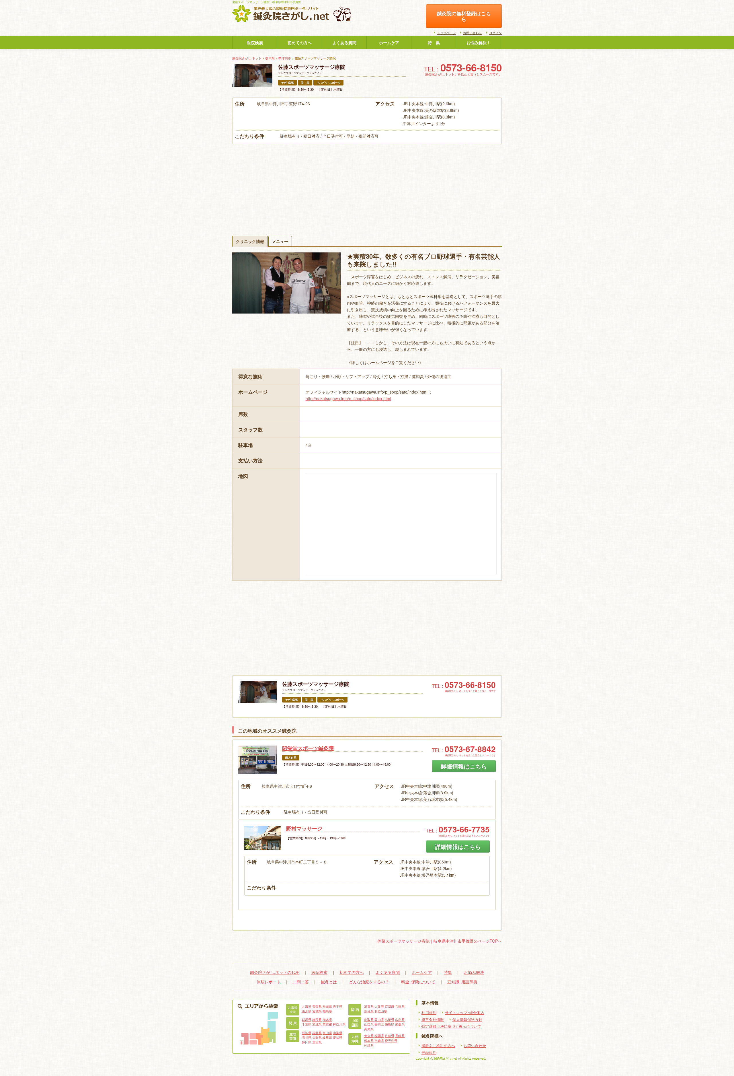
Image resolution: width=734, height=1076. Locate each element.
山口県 (369, 1024)
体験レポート (269, 981)
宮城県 (317, 1011)
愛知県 (337, 1037)
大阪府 (379, 1006)
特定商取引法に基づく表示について (451, 1026)
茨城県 (317, 1024)
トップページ (446, 32)
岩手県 (337, 1006)
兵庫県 (400, 1006)
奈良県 (369, 1011)
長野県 (317, 1037)
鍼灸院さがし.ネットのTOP (274, 972)
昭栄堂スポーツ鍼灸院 (308, 748)
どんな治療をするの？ (369, 981)
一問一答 (301, 981)
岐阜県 (270, 58)
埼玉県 (317, 1019)
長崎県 (400, 1035)
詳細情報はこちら (464, 766)
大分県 (369, 1035)
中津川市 (284, 58)
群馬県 (306, 1019)
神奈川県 (339, 1024)
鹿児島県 (391, 1040)
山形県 (306, 1011)
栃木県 (327, 1019)
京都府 (389, 1006)
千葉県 (306, 1024)
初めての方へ (300, 42)
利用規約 (428, 1012)
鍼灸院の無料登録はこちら (464, 16)
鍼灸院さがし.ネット (246, 58)
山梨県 (337, 1032)
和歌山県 (380, 1011)
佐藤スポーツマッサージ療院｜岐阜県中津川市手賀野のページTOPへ (439, 941)
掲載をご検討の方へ (438, 1045)
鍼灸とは (329, 981)
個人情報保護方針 (467, 1019)
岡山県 (379, 1019)
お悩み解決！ (478, 42)
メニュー (280, 241)
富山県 (327, 1032)
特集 (448, 972)
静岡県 (306, 1042)
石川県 (306, 1037)
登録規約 (428, 1052)
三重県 (317, 1042)
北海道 (306, 1006)
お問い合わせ (472, 32)
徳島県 (389, 1024)
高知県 (369, 1029)
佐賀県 (389, 1035)
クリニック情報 (250, 241)
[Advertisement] (367, 187)
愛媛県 (400, 1024)
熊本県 (369, 1040)
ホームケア (389, 42)
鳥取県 (369, 1019)
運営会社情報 (432, 1019)
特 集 (434, 42)
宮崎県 (379, 1040)
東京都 (327, 1024)
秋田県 (327, 1006)
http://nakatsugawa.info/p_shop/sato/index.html (348, 398)
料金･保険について (418, 981)
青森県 (317, 1006)
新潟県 (306, 1032)
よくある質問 (344, 42)
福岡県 (379, 1035)
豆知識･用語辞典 (462, 981)
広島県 (400, 1019)
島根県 (389, 1019)
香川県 (379, 1024)
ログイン (495, 32)
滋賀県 (369, 1006)
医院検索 (255, 42)
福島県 (327, 1011)
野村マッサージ (304, 828)
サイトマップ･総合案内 (464, 1012)
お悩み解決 (474, 972)
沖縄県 (369, 1045)
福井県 (317, 1032)
